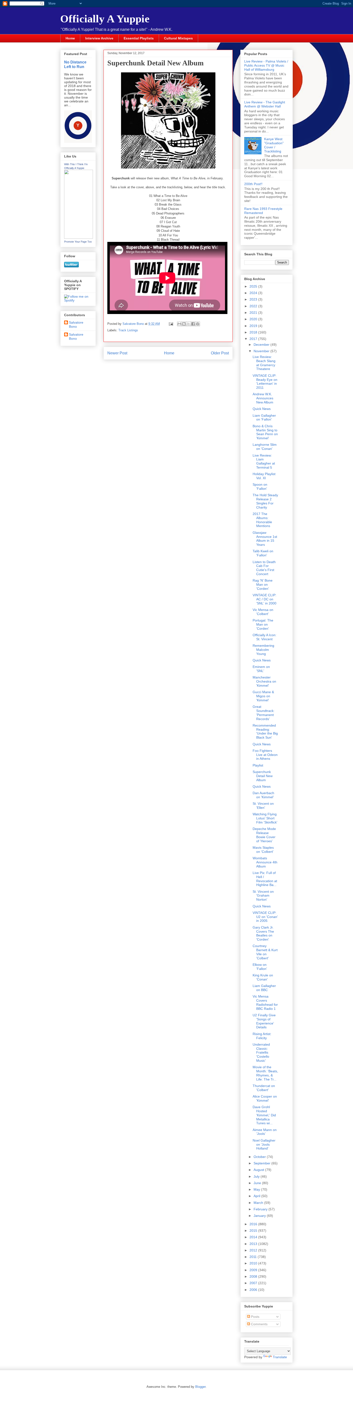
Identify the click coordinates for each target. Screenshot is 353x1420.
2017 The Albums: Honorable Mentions (262, 520)
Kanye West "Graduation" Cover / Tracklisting (274, 145)
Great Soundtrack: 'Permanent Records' (263, 713)
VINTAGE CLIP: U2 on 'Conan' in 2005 (265, 917)
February (261, 1209)
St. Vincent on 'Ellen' (263, 806)
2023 (254, 299)
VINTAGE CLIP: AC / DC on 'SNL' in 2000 (264, 599)
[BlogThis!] (184, 323)
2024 (254, 293)
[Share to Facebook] (193, 323)
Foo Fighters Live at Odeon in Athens (265, 755)
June (258, 1183)
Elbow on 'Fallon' (260, 967)
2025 (254, 286)
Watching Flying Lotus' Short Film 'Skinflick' (265, 818)
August (259, 1170)
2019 (254, 326)
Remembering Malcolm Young (263, 650)
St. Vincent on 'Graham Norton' (263, 896)
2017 (254, 339)
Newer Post (117, 353)
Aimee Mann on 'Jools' (265, 1132)
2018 (254, 332)
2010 (254, 1263)
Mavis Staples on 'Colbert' (263, 850)
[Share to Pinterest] (197, 323)
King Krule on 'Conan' (263, 977)
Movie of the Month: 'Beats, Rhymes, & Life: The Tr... (265, 1073)
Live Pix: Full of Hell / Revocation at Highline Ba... (265, 879)
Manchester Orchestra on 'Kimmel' (264, 681)
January (260, 1216)
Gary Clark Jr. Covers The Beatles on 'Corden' (263, 933)
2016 (254, 1224)
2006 (254, 1290)
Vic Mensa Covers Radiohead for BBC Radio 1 (265, 1002)
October (260, 1157)
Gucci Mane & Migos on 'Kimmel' (263, 696)
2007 (254, 1283)
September (262, 1163)
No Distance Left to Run (75, 64)
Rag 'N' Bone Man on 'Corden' (263, 584)
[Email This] (179, 323)
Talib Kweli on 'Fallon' (263, 553)
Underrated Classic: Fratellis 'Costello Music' (261, 1052)
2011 (254, 1257)
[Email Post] (170, 324)
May (257, 1189)
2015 (254, 1230)
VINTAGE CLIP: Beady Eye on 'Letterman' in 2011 (265, 382)
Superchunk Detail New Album (263, 776)
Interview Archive (99, 38)
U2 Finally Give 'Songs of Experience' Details (264, 1021)
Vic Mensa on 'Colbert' (263, 612)
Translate (280, 1357)
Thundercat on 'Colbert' (264, 1088)
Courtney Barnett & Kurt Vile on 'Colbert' (265, 952)
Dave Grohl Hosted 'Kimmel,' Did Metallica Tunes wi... (264, 1115)
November (262, 351)
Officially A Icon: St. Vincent (264, 637)
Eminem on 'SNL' (261, 669)
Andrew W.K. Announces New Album (263, 398)
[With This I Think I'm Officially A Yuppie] (78, 237)
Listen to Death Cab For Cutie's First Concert (264, 568)
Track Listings (128, 330)
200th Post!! (253, 184)
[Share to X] (188, 323)
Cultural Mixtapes (178, 38)
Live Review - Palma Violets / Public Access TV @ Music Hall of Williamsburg (266, 65)
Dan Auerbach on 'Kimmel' (263, 795)
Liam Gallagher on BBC (264, 988)
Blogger (200, 1387)
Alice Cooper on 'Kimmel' (265, 1098)
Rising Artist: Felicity (262, 1036)
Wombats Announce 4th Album (265, 862)
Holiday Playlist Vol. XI (264, 476)
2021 (254, 312)
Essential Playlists (139, 38)
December (262, 344)
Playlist (258, 765)
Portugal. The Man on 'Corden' (263, 624)
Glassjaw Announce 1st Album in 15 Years (265, 539)
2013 (254, 1244)
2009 (254, 1270)
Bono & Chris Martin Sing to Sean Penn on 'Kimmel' (265, 432)
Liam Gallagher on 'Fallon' (264, 417)
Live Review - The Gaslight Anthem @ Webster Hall (264, 104)
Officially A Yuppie (105, 19)
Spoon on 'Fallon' (260, 486)
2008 (254, 1276)
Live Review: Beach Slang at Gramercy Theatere (264, 363)
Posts (254, 1317)
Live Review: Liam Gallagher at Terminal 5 (264, 461)
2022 (254, 306)
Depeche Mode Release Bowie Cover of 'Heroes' (264, 835)
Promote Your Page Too (78, 241)
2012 (254, 1250)
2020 (254, 319)
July (257, 1176)
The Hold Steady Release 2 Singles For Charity (265, 501)
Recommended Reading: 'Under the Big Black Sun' (265, 731)
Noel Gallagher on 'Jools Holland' (264, 1144)
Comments (259, 1324)
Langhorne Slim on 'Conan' (265, 447)
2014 (254, 1237)
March (259, 1203)
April (257, 1196)
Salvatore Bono (76, 324)
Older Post (220, 353)
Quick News (262, 409)
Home (70, 38)
